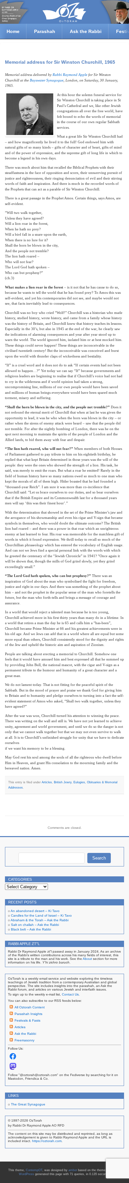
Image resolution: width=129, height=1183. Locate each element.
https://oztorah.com (47, 1141)
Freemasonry (24, 1040)
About (87, 959)
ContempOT (34, 1170)
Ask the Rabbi (86, 31)
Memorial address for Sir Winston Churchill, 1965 (60, 62)
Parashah (44, 31)
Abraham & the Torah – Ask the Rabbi (39, 920)
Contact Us (70, 994)
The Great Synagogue (28, 1104)
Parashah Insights (28, 1014)
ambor (72, 1170)
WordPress (26, 1174)
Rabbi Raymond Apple (70, 75)
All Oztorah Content (30, 1007)
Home (13, 31)
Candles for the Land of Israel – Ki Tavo (41, 915)
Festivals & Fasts (27, 1020)
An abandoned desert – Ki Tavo (35, 911)
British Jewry (62, 782)
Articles (47, 782)
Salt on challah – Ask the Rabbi (35, 925)
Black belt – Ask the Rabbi (31, 929)
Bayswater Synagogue (47, 80)
